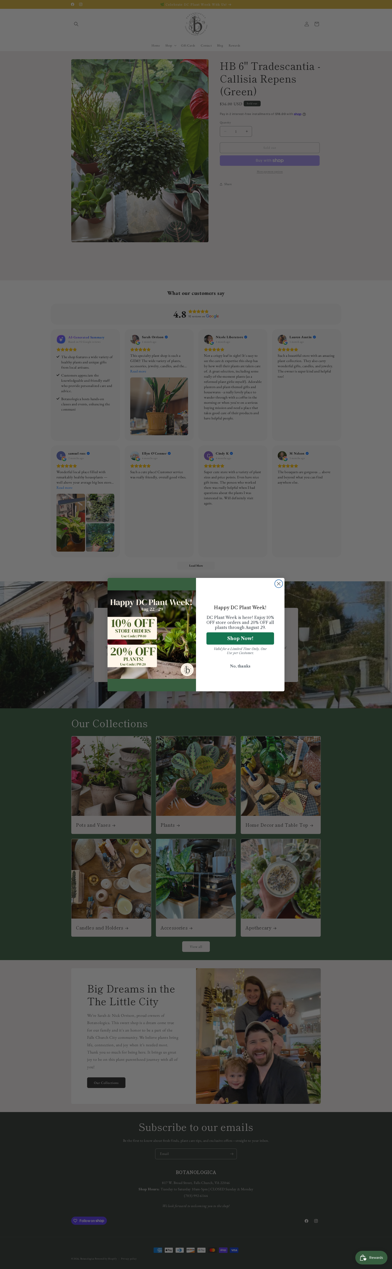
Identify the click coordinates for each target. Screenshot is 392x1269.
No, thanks (240, 666)
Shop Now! (240, 638)
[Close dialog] (279, 584)
